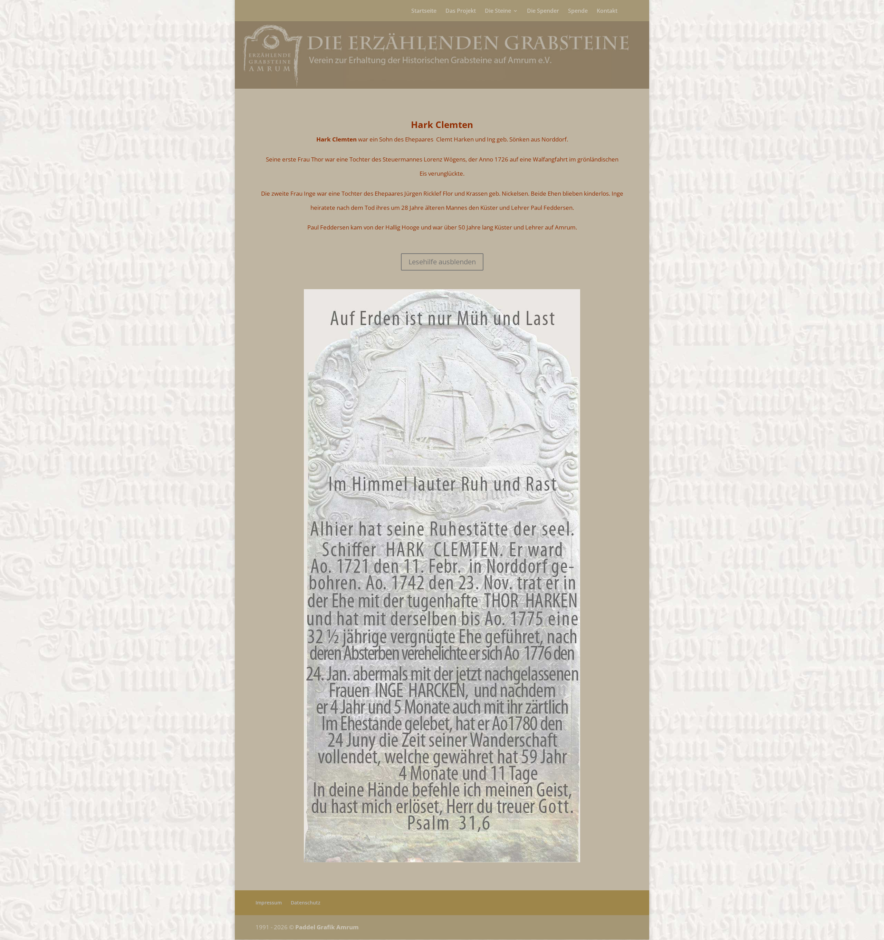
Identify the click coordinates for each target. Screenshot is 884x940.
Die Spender (543, 11)
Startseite (423, 11)
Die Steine (498, 11)
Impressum (269, 902)
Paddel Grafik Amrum (327, 927)
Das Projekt (460, 11)
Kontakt (607, 11)
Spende (578, 11)
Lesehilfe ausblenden (442, 261)
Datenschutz (305, 902)
